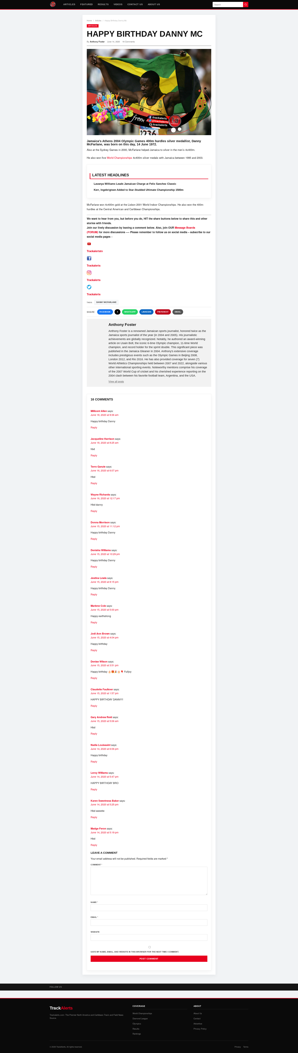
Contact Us (135, 4)
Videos (118, 4)
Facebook (105, 312)
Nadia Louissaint (101, 745)
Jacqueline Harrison (102, 439)
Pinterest (163, 312)
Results (103, 4)
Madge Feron (98, 828)
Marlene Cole (98, 606)
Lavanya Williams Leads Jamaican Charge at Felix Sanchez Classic (135, 183)
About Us (154, 4)
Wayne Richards (100, 494)
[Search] (245, 4)
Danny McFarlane (106, 302)
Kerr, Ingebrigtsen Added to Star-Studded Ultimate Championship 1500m (138, 189)
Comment (96, 864)
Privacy (238, 1046)
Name (94, 902)
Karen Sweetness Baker (105, 800)
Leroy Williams (99, 772)
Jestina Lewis (99, 578)
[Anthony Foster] (98, 329)
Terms (245, 1046)
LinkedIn (146, 312)
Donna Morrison (100, 522)
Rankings (137, 1033)
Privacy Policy (200, 1028)
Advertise (198, 1023)
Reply (94, 427)
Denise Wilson (99, 661)
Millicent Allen (99, 411)
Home (89, 20)
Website (95, 931)
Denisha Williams (101, 550)
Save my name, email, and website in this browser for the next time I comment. (135, 951)
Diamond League (140, 1018)
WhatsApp (129, 312)
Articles (69, 4)
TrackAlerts (61, 1046)
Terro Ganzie (98, 466)
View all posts (116, 381)
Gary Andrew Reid (101, 717)
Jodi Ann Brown (100, 633)
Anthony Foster (97, 41)
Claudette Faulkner (102, 689)
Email (178, 312)
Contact (197, 1018)
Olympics (137, 1023)
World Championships (119, 158)
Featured (86, 4)
